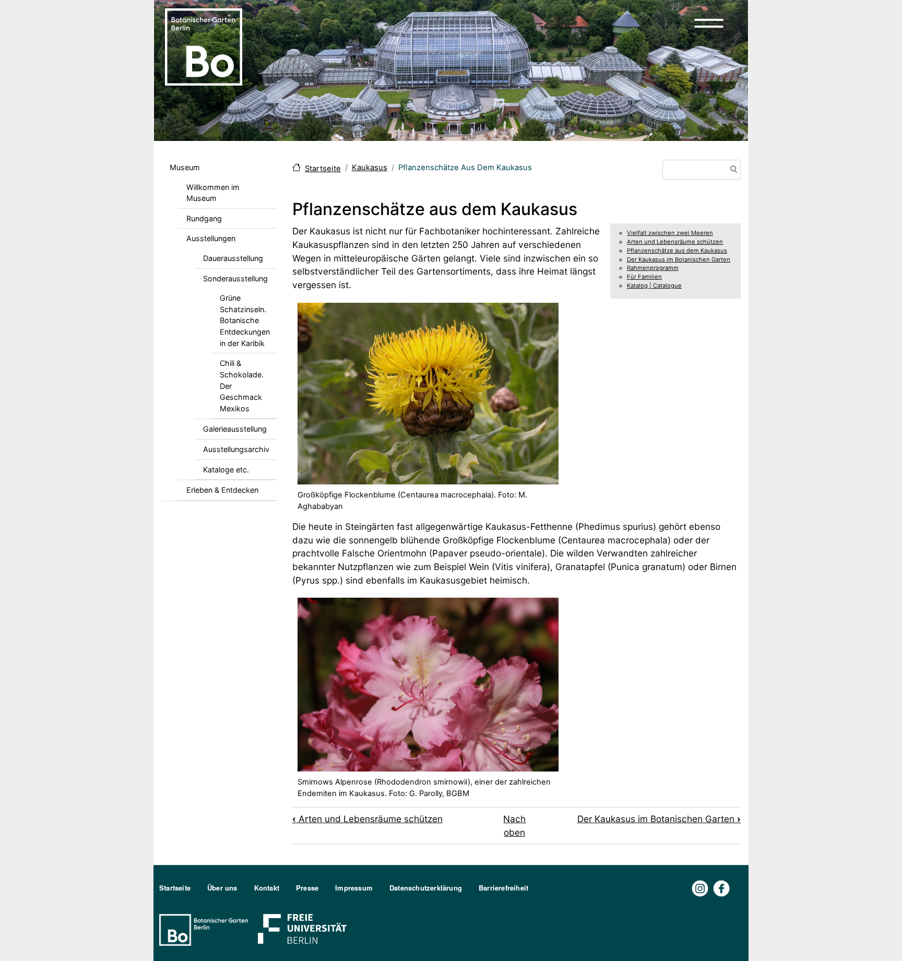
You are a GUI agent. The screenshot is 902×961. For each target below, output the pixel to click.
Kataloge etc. (226, 469)
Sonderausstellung (235, 278)
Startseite (323, 168)
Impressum (354, 888)
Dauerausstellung (233, 258)
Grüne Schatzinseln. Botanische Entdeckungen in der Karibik (245, 320)
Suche (732, 170)
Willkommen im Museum (213, 193)
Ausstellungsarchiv (236, 449)
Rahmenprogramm (653, 267)
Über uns (222, 888)
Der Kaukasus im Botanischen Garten (678, 259)
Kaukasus (369, 167)
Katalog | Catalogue (654, 285)
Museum (185, 167)
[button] (708, 23)
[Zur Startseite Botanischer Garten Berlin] (203, 46)
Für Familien (644, 276)
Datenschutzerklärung (425, 888)
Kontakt (266, 888)
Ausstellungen (210, 238)
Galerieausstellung (235, 428)
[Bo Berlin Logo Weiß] (205, 929)
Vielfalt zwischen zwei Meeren (670, 232)
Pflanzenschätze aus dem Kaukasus (677, 250)
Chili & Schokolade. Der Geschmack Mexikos (242, 385)
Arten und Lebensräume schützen (675, 241)
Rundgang (204, 218)
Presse (307, 888)
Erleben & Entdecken (222, 489)
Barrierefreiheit (503, 888)
